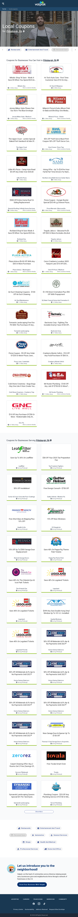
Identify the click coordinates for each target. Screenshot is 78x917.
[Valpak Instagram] (39, 904)
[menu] (3, 3)
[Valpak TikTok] (44, 904)
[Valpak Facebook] (34, 904)
